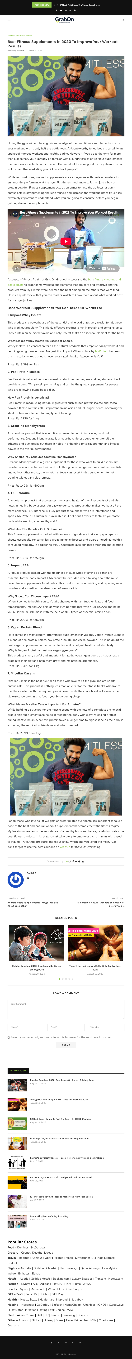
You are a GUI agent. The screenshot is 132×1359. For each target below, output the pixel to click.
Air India (25, 1268)
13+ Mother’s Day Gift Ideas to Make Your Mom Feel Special (61, 1196)
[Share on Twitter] (76, 861)
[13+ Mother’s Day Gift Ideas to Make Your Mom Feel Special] (17, 1201)
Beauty (12, 1289)
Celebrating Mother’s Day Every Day (49, 1216)
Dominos (23, 1247)
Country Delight (31, 1253)
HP (46, 1315)
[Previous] (54, 5)
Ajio (35, 1284)
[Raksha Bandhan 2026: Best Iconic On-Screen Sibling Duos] (36, 943)
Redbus (24, 1258)
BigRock (57, 1305)
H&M (67, 1284)
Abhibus (37, 1258)
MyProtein (101, 351)
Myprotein (62, 1299)
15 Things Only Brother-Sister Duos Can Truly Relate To (59, 1138)
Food (11, 1247)
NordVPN (90, 1320)
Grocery (13, 1253)
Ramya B (20, 50)
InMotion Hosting (36, 1310)
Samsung (69, 1315)
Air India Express (103, 1258)
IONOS (102, 1305)
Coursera (13, 1325)
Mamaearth (38, 1289)
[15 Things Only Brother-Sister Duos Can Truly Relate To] (17, 1143)
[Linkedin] (75, 10)
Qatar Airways (90, 1268)
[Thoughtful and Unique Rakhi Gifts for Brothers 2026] (95, 943)
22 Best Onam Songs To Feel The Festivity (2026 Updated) (61, 1119)
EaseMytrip (109, 1268)
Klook (69, 1258)
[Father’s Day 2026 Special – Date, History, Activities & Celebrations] (17, 1162)
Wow (51, 1289)
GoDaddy (43, 1305)
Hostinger (27, 1305)
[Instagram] (66, 10)
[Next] (57, 5)
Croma (30, 1315)
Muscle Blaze (28, 1299)
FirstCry (57, 1284)
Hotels (12, 1279)
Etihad (36, 1273)
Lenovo (55, 1315)
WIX (70, 1310)
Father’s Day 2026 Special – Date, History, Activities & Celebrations (67, 1158)
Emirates (24, 1273)
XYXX (87, 1284)
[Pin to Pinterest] (79, 861)
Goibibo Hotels (41, 1279)
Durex (59, 1320)
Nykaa (24, 1289)
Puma (77, 1284)
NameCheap (73, 1305)
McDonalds (38, 1247)
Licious (48, 1253)
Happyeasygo (69, 1268)
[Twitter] (61, 10)
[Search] (122, 20)
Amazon (24, 1320)
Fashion (13, 1284)
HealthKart (47, 1299)
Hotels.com (115, 1279)
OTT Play (58, 1294)
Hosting (13, 1305)
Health (12, 1299)
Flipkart (36, 1320)
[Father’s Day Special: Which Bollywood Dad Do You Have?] (17, 1182)
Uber (48, 1258)
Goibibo (39, 1268)
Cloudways (116, 1305)
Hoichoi (44, 1294)
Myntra (25, 1284)
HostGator (16, 1310)
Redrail (12, 1263)
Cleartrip (51, 1268)
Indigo (12, 1273)
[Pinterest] (70, 10)
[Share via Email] (83, 861)
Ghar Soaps (74, 1289)
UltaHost (89, 1305)
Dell (39, 1315)
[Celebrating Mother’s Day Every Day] (17, 1221)
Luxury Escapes (82, 1279)
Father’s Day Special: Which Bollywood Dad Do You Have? (61, 1177)
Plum (60, 1289)
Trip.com (100, 1279)
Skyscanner (82, 1258)
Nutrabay (77, 1299)
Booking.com (61, 1279)
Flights (12, 1268)
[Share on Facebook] (73, 861)
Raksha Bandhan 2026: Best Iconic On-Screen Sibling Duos (62, 1080)
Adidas (44, 1284)
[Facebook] (56, 10)
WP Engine (57, 1310)
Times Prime (74, 1320)
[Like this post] (69, 861)
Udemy (48, 1320)
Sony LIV (31, 1294)
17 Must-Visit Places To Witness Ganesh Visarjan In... (83, 5)
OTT (10, 1294)
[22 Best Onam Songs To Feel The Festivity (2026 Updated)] (17, 1123)
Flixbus (58, 1258)
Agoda (24, 1279)
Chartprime (106, 1320)
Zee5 (19, 1294)
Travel (12, 1258)
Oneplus (83, 1315)
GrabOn (65, 847)
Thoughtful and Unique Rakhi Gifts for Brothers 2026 (59, 1099)
